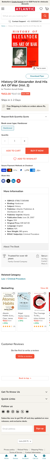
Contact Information (33, 452)
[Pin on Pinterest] (19, 181)
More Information (13, 191)
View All (44, 288)
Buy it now (37, 150)
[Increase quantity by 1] (24, 140)
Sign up (40, 428)
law (3, 278)
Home (3, 26)
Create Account (17, 2)
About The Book (11, 246)
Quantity (4, 135)
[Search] (45, 16)
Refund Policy (23, 449)
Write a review (25, 356)
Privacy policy (9, 449)
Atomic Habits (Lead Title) (8, 315)
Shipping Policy (37, 449)
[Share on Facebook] (3, 181)
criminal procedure (16, 278)
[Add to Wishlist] (13, 293)
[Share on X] (8, 181)
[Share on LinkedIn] (13, 181)
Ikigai (20, 313)
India (24, 441)
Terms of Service (15, 452)
